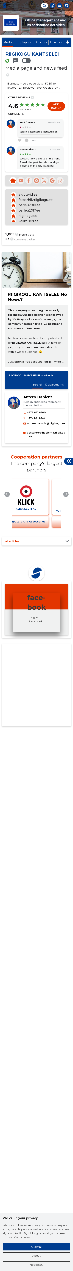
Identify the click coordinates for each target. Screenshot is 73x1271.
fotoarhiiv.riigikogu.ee (36, 200)
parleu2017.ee (29, 210)
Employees (23, 42)
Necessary (36, 1264)
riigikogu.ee (28, 216)
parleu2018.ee (29, 205)
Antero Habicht (37, 397)
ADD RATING (56, 106)
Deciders (41, 42)
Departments (54, 384)
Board (37, 384)
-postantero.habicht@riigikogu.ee (46, 432)
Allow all (37, 1246)
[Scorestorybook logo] (4, 5)
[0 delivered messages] (15, 61)
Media (8, 42)
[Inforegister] (60, 180)
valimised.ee (28, 221)
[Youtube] (20, 180)
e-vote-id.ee (28, 194)
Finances (56, 42)
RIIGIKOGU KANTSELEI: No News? (37, 297)
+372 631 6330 (36, 418)
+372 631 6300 (36, 412)
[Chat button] (52, 5)
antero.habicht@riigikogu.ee (46, 423)
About (36, 1255)
